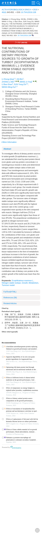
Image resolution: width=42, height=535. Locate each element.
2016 (35, 10)
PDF (22, 43)
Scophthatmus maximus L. (23, 281)
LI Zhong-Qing (8, 79)
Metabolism (33, 283)
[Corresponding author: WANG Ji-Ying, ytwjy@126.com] (33, 81)
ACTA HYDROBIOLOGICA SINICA (16, 10)
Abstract (7, 149)
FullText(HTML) (10, 292)
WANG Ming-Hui (9, 87)
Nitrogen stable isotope (11, 283)
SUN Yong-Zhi (20, 84)
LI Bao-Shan (7, 84)
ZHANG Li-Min (8, 82)
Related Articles (10, 303)
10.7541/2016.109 (28, 12)
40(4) (4, 12)
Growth (25, 283)
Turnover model (8, 285)
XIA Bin (20, 79)
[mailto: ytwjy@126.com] (18, 81)
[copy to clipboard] (32, 35)
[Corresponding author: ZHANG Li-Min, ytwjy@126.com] (16, 81)
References (10, 298)
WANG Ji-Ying (26, 82)
